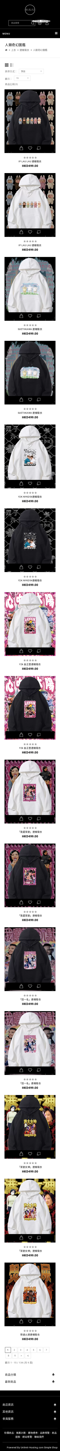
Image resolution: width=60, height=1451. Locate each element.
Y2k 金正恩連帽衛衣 (30, 664)
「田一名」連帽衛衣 (30, 999)
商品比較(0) (11, 84)
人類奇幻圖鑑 (40, 50)
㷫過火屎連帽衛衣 (30, 1334)
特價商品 (9, 1432)
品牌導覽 (45, 1432)
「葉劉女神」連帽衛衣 (30, 1167)
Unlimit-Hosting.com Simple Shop (39, 1447)
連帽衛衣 (24, 50)
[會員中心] (40, 23)
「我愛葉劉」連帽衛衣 (30, 832)
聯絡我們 (39, 1436)
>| (28, 1355)
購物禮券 (33, 1432)
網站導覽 (27, 1436)
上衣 (13, 50)
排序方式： (11, 71)
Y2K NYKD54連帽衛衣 (30, 496)
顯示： (8, 79)
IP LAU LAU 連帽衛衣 (30, 161)
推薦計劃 (21, 1432)
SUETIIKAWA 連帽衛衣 (30, 329)
